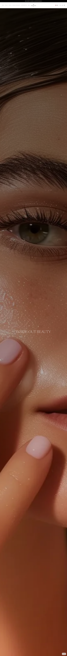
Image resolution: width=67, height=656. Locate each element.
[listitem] (28, 5)
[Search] (60, 5)
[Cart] (64, 5)
